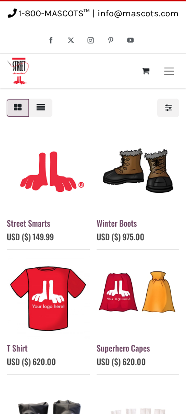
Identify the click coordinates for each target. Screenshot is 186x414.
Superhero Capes (123, 348)
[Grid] (17, 108)
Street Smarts (28, 223)
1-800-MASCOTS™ (54, 13)
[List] (40, 108)
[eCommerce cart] (145, 71)
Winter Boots (117, 223)
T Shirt (17, 348)
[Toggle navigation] (169, 71)
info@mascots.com (138, 13)
